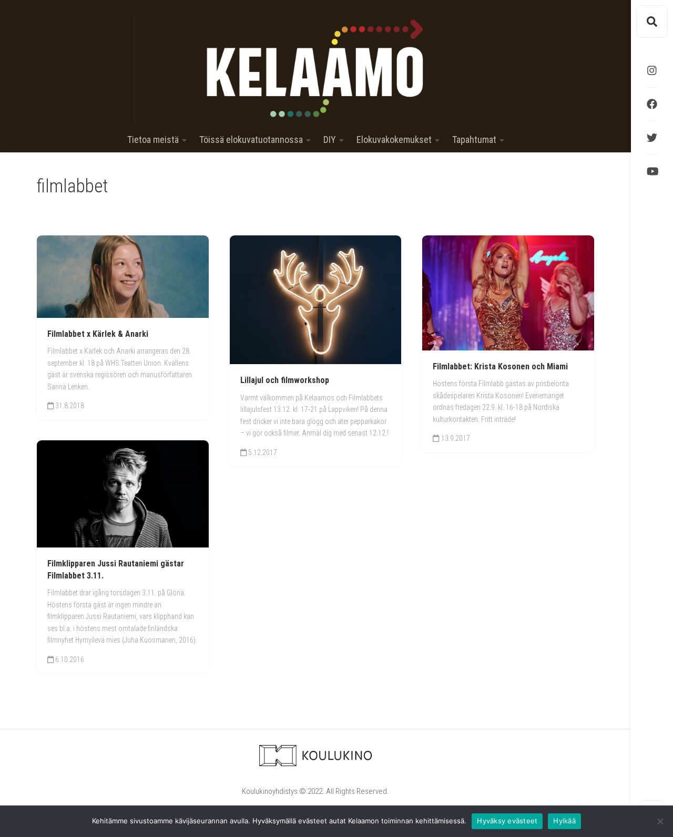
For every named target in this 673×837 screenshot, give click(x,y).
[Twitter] (651, 137)
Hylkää (564, 821)
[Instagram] (651, 70)
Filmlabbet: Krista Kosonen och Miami (500, 366)
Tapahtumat (474, 140)
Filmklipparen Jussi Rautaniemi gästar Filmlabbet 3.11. (115, 570)
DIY (329, 140)
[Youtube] (651, 171)
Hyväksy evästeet (507, 821)
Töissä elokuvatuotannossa (251, 140)
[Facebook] (651, 104)
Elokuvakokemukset (394, 140)
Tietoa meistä (153, 140)
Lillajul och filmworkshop (284, 380)
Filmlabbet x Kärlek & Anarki (97, 334)
